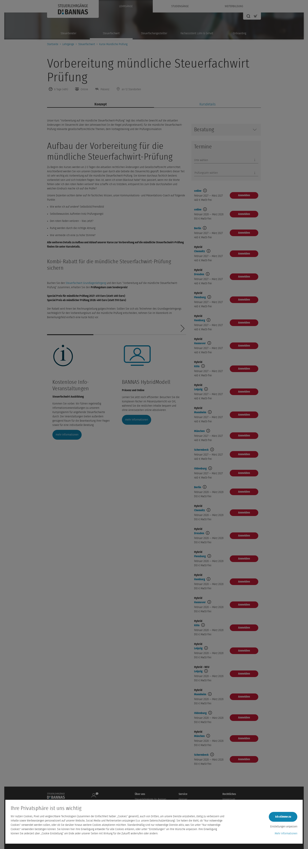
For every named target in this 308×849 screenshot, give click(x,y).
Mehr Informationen (286, 833)
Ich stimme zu (283, 816)
